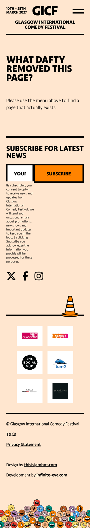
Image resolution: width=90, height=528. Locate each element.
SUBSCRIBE (58, 173)
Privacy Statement (23, 444)
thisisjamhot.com (40, 464)
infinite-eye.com (51, 475)
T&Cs (11, 434)
